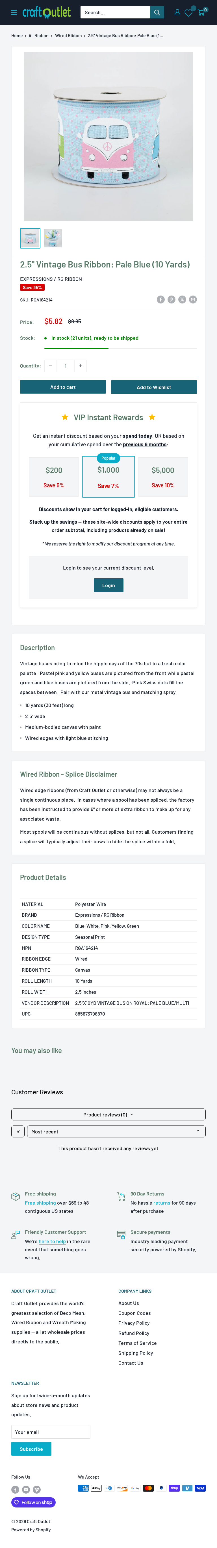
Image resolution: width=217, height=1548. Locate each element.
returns (161, 1202)
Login (108, 585)
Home (17, 35)
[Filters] (18, 1131)
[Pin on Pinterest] (171, 299)
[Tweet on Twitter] (182, 299)
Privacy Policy (134, 1323)
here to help (52, 1241)
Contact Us (130, 1363)
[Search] (157, 12)
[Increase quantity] (80, 366)
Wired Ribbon (68, 35)
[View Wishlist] (188, 12)
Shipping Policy (135, 1353)
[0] (201, 12)
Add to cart (63, 387)
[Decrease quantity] (51, 366)
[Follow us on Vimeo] (37, 1489)
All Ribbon (39, 35)
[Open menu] (14, 12)
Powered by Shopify (31, 1529)
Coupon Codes (134, 1313)
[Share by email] (193, 299)
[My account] (177, 12)
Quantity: (30, 365)
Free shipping (40, 1202)
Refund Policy (133, 1333)
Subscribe (31, 1449)
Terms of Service (137, 1343)
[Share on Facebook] (161, 299)
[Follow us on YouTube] (26, 1489)
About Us (128, 1303)
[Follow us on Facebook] (15, 1489)
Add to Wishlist (154, 387)
